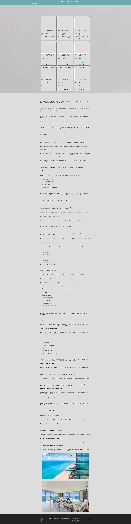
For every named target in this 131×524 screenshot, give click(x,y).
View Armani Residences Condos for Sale (47, 410)
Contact (77, 1)
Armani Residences (34, 3)
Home (62, 1)
